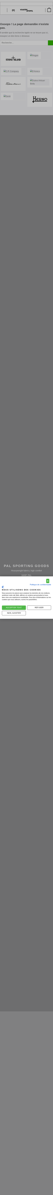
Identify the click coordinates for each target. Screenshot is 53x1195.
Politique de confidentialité (40, 585)
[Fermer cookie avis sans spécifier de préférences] (47, 581)
